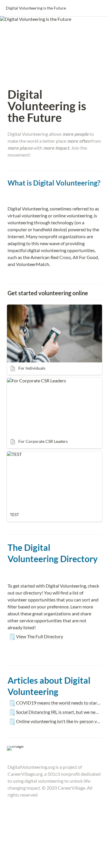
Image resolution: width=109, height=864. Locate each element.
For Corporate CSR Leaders (34, 380)
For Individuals (22, 307)
